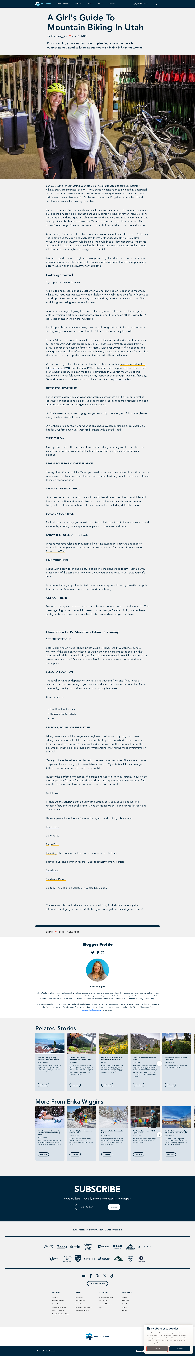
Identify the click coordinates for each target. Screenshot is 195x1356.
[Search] (156, 4)
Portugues (125, 1300)
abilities (88, 217)
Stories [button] (90, 4)
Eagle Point (52, 844)
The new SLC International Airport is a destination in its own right (176, 1132)
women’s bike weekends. (84, 743)
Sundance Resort (56, 879)
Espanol (124, 1310)
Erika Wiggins (97, 986)
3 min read (43, 1154)
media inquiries (80, 1300)
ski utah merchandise (59, 1307)
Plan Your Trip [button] (63, 4)
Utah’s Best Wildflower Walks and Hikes (144, 1058)
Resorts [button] (78, 4)
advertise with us (58, 1310)
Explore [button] (112, 4)
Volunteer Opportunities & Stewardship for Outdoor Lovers (80, 1058)
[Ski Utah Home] (43, 4)
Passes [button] (100, 4)
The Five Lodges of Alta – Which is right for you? (145, 1132)
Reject (157, 1349)
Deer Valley (52, 835)
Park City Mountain (92, 189)
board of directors (58, 1300)
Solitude (51, 887)
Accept (180, 1349)
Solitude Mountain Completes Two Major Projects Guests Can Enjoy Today (49, 1132)
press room (79, 1297)
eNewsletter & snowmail (83, 1307)
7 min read (106, 1154)
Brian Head (52, 826)
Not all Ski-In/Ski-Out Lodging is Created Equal (80, 1132)
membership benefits (106, 1297)
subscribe (114, 1207)
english (124, 1297)
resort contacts (80, 1304)
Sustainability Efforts (82, 1310)
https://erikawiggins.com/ (91, 1010)
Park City (51, 853)
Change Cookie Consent (46, 1351)
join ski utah (103, 1300)
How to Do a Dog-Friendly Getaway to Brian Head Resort (48, 1058)
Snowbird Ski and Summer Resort (65, 861)
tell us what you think (97, 1283)
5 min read (43, 1085)
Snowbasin (52, 870)
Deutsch (124, 1307)
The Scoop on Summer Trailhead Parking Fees (176, 1058)
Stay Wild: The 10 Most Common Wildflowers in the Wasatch (112, 1058)
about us (55, 1297)
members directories (105, 1304)
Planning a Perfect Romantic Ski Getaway (112, 1132)
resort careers (57, 1304)
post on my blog (123, 379)
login (100, 1307)
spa (105, 887)
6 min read (75, 1085)
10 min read (107, 1085)
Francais (124, 1304)
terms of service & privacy (60, 1314)
